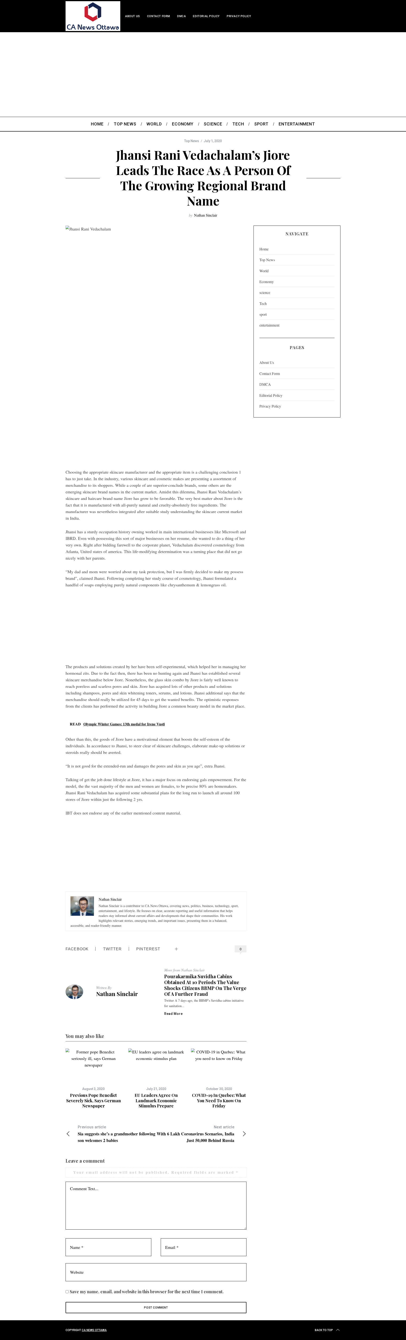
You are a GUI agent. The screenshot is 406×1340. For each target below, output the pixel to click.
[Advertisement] (203, 67)
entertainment (269, 325)
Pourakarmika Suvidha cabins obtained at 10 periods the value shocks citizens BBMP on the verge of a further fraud (205, 985)
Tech (263, 303)
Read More (173, 1013)
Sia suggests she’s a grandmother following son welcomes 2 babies (116, 1134)
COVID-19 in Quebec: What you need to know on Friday (219, 1100)
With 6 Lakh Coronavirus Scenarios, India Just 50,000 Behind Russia (195, 1134)
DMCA (181, 16)
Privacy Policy (239, 16)
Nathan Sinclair (205, 215)
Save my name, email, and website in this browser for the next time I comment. (147, 1291)
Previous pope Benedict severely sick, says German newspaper (93, 1100)
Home (264, 248)
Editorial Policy (206, 16)
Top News (191, 141)
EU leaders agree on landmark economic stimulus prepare (156, 1100)
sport (263, 314)
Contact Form (158, 16)
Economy (266, 281)
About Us (132, 16)
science (264, 292)
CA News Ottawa (94, 1330)
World (264, 270)
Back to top (324, 1330)
